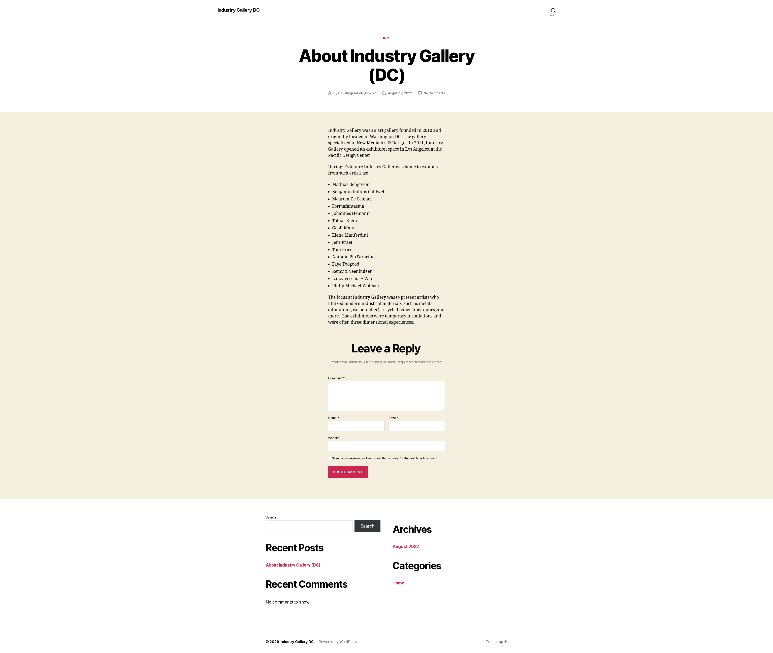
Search (271, 517)
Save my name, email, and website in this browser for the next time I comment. (385, 458)
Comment (336, 378)
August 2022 (406, 546)
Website (334, 438)
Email (394, 418)
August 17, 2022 (400, 93)
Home (386, 38)
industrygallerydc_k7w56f (357, 93)
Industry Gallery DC (238, 10)
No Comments (434, 93)
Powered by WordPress (338, 642)
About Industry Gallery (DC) (293, 565)
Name (333, 418)
